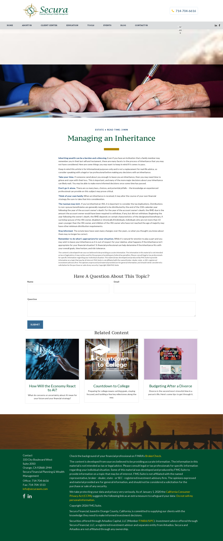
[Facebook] (219, 25)
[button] (26, 25)
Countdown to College (111, 386)
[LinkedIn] (216, 25)
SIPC (151, 520)
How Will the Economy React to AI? (52, 388)
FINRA (143, 520)
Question (32, 299)
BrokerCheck (153, 456)
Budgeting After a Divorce (170, 386)
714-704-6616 (186, 11)
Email (116, 281)
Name (30, 281)
